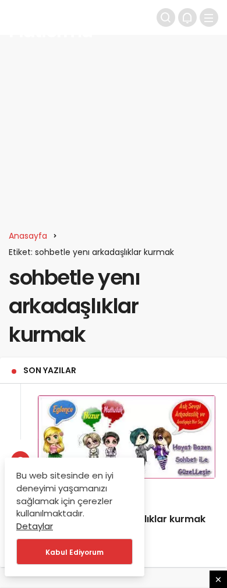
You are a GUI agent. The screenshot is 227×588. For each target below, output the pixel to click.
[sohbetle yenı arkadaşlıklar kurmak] (126, 436)
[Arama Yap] (166, 17)
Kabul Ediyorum (74, 552)
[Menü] (209, 17)
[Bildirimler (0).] (187, 17)
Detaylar (34, 526)
